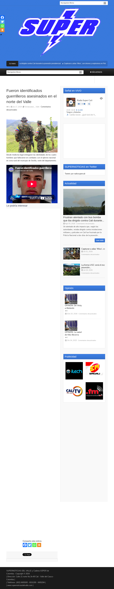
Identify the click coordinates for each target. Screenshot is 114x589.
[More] (39, 545)
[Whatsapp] (34, 545)
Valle (37, 107)
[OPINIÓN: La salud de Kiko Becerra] (71, 325)
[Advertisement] (32, 328)
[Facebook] (25, 545)
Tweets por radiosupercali (75, 174)
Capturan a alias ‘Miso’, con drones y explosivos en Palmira (83, 63)
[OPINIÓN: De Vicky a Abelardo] (71, 299)
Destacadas (29, 107)
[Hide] (1, 35)
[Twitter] (30, 545)
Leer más (100, 240)
